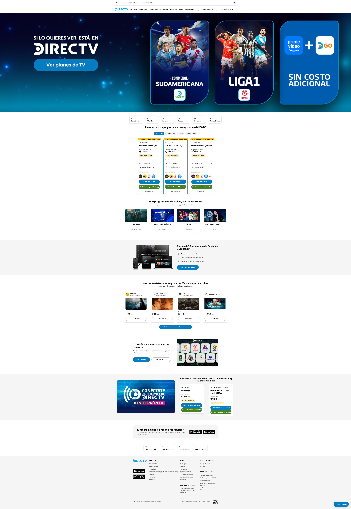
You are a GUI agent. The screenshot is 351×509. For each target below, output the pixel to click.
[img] (232, 9)
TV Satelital (159, 133)
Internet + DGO (191, 133)
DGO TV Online (170, 133)
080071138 (131, 3)
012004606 (149, 3)
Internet (180, 133)
